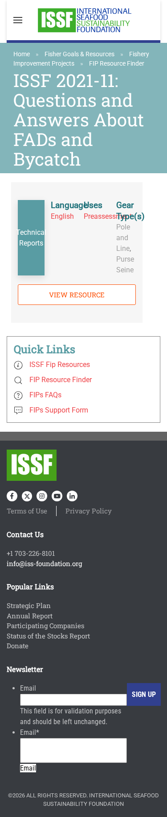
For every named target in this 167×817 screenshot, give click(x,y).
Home (21, 54)
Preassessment (108, 216)
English (62, 216)
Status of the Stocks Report (48, 635)
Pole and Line (123, 238)
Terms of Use (27, 510)
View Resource (77, 294)
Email (28, 688)
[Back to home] (83, 20)
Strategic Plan (29, 605)
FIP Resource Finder (116, 63)
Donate (18, 645)
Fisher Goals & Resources (79, 54)
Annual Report (30, 615)
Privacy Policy (88, 510)
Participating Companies (45, 625)
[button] (17, 20)
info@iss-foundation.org (44, 563)
